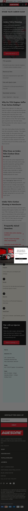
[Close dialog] (27, 248)
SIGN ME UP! (21, 258)
